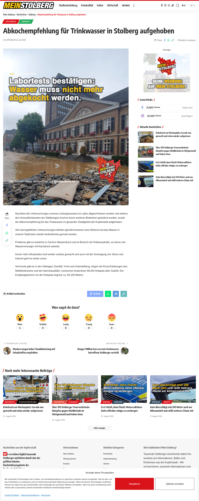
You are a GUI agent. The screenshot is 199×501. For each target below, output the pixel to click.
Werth (167, 402)
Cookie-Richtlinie (12, 495)
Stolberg (11, 21)
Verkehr (118, 402)
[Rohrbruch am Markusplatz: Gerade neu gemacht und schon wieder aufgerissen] (145, 137)
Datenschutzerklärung (30, 495)
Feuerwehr (59, 402)
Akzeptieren (134, 483)
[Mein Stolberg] (28, 5)
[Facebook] (167, 107)
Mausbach (10, 402)
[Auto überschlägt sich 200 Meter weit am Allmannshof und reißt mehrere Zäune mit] (145, 181)
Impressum (45, 495)
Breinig (106, 402)
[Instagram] (167, 116)
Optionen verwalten (175, 483)
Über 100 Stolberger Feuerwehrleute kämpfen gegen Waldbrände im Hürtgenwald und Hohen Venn (176, 151)
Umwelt (26, 21)
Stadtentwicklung (28, 402)
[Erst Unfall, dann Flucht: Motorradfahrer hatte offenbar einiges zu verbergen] (145, 166)
